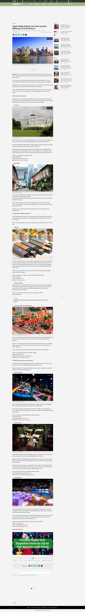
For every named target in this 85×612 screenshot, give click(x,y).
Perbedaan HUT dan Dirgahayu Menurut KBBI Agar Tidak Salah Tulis (66, 26)
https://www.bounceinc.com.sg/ (23, 419)
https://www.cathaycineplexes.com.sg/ (25, 474)
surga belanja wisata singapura (46, 560)
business (36, 4)
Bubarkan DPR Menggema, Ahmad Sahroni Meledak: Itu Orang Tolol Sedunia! (66, 86)
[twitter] (16, 35)
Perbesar (50, 38)
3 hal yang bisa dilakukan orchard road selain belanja (32, 560)
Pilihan (55, 57)
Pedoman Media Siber (53, 607)
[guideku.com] (18, 5)
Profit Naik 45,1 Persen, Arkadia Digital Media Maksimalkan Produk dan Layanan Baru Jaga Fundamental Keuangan (66, 39)
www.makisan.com (20, 280)
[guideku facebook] (66, 4)
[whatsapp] (23, 35)
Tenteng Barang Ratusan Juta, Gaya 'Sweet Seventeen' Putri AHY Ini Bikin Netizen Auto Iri (66, 79)
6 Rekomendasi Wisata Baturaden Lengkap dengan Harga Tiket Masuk (31, 300)
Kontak (32, 607)
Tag (33, 558)
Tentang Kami (37, 607)
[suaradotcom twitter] (67, 4)
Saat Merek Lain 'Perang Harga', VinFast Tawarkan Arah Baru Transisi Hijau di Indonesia (66, 52)
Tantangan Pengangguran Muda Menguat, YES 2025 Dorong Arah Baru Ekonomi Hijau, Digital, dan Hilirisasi (66, 45)
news (30, 4)
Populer (55, 23)
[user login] (61, 4)
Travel (14, 23)
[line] (18, 35)
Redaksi (28, 607)
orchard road (20, 560)
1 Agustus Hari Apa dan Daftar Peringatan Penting (66, 32)
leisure (50, 4)
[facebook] (13, 35)
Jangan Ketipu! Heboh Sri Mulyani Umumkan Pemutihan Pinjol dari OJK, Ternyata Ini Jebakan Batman (66, 73)
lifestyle (44, 4)
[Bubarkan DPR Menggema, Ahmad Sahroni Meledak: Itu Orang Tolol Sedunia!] (56, 89)
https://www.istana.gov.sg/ (22, 160)
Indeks (56, 4)
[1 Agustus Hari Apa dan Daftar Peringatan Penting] (56, 35)
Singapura (41, 74)
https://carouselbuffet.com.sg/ (23, 357)
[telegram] (21, 35)
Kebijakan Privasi (44, 607)
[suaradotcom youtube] (69, 4)
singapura (15, 560)
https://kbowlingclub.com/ (22, 526)
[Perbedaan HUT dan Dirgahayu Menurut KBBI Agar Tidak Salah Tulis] (56, 28)
